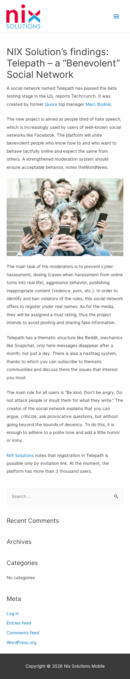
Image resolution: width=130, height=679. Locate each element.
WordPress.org (21, 642)
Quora (51, 104)
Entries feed (19, 622)
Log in (13, 613)
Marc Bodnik (98, 104)
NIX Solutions (20, 455)
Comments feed (23, 632)
